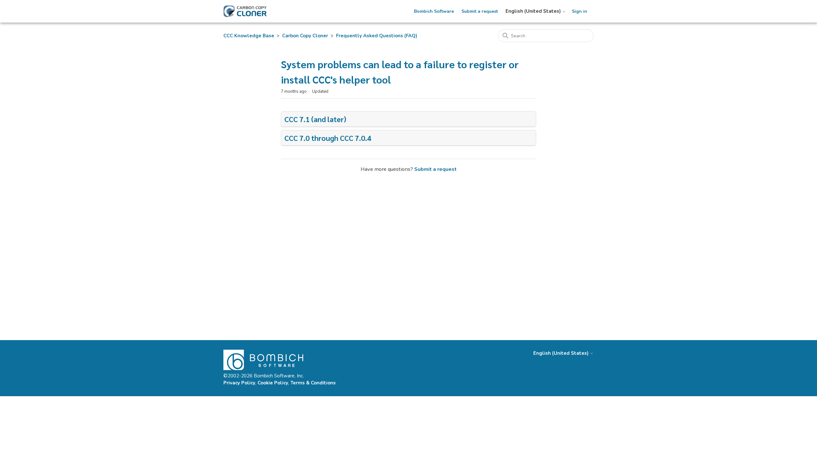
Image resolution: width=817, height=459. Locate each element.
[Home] (245, 11)
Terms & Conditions (313, 383)
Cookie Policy (273, 383)
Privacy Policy (239, 383)
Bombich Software (434, 11)
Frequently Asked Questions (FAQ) (376, 36)
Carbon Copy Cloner (305, 36)
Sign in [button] (579, 11)
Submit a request (479, 11)
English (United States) (534, 11)
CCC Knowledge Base (248, 36)
